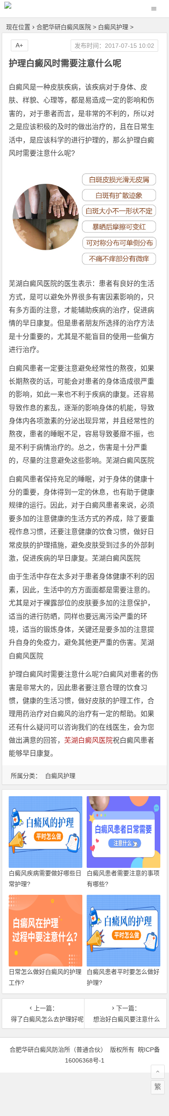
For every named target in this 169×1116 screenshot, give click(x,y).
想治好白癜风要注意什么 (125, 1019)
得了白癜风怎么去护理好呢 (43, 1019)
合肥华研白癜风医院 (63, 26)
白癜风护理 (113, 26)
